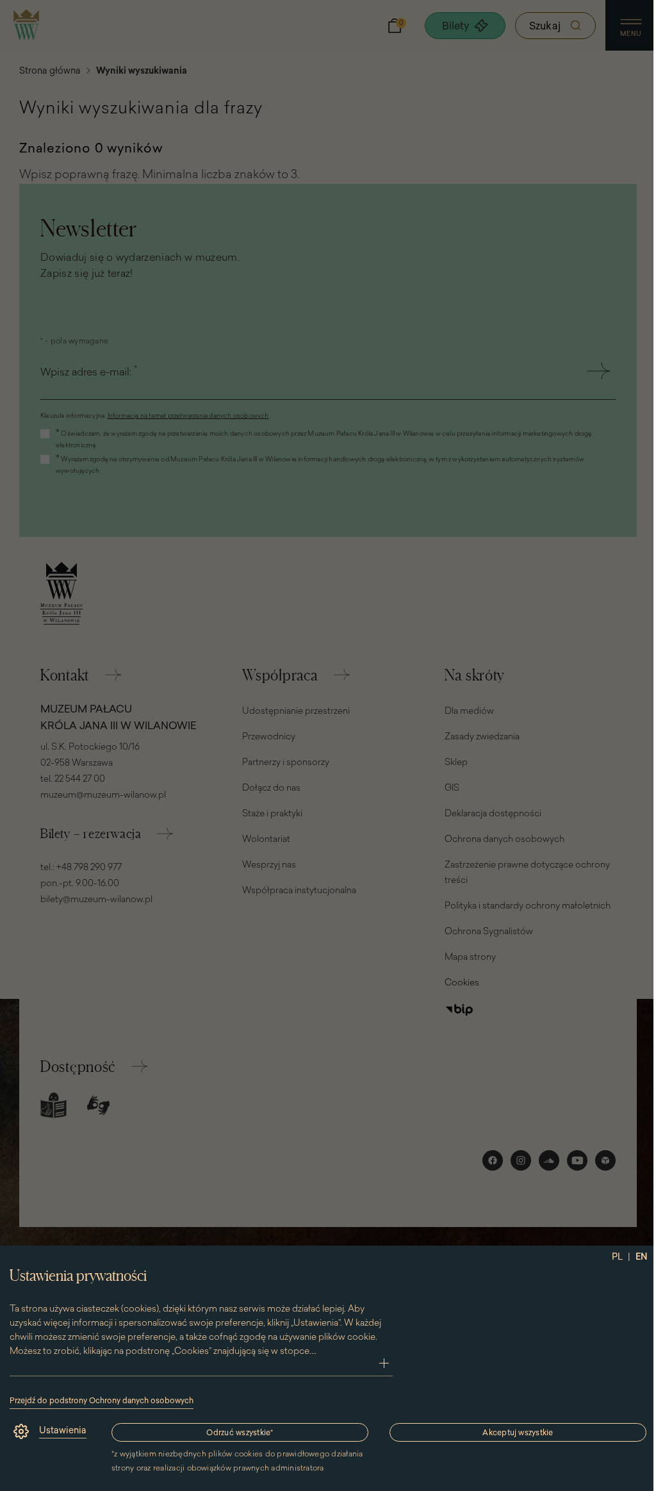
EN (642, 1256)
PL (617, 1256)
